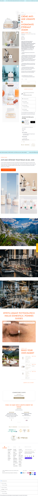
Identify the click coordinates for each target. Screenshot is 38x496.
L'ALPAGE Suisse (23, 14)
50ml (23, 39)
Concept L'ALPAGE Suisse (14, 451)
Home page (10, 449)
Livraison (20, 449)
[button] (37, 247)
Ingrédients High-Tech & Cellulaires (15, 460)
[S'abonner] (35, 450)
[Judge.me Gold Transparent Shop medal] (20, 430)
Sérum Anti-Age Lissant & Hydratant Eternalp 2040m (28, 358)
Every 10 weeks (4, 487)
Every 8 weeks (4, 491)
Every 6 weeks (4, 483)
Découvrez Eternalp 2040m (8, 169)
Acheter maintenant (28, 89)
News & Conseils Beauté (20, 463)
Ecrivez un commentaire (19, 397)
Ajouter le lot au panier (28, 382)
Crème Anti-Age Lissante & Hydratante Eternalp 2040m (28, 366)
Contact (20, 465)
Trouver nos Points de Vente (21, 452)
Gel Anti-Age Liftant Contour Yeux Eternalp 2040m (28, 374)
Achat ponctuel (4, 480)
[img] (19, 408)
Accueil (22, 12)
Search (9, 459)
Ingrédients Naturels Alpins (15, 455)
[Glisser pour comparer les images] (19, 331)
